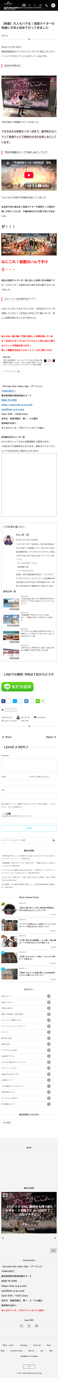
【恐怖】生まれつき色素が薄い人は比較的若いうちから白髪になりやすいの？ (37, 974)
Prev (8, 737)
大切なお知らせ (25, 1008)
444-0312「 (10, 391)
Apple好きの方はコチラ (25, 1074)
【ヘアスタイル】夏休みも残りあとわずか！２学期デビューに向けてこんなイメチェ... (29, 1210)
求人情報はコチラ (25, 1104)
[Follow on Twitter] (35, 5)
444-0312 (9, 1271)
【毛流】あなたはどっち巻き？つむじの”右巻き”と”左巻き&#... (37, 957)
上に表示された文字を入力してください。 (17, 816)
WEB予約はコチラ (25, 1092)
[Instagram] (40, 5)
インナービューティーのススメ (25, 1026)
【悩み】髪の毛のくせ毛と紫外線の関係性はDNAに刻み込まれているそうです (36, 909)
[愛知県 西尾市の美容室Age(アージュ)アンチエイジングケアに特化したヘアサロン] (8, 3)
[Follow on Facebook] (29, 1326)
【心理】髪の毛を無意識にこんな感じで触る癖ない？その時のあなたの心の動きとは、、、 (37, 941)
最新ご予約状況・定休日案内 (25, 1014)
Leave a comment (10, 721)
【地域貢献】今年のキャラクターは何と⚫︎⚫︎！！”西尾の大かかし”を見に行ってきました (37, 617)
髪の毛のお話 (25, 1038)
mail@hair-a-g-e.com (12, 409)
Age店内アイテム (13, 625)
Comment (4, 755)
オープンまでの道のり (25, 1098)
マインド (25, 1032)
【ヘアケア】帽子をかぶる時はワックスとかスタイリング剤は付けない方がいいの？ (37, 925)
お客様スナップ (25, 1080)
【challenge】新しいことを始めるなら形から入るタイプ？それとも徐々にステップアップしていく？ (37, 601)
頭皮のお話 (25, 1044)
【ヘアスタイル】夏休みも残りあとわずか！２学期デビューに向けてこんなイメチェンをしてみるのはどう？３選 (37, 634)
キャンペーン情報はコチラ (25, 1020)
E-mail (32, 777)
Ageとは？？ (14, 609)
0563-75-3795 (9, 400)
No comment (40, 717)
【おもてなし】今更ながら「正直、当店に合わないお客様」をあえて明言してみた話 (37, 649)
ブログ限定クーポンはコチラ (25, 1086)
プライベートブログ (25, 1068)
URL (3, 790)
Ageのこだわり (25, 1002)
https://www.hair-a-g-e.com (16, 405)
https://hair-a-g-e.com (13, 1286)
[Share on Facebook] (30, 5)
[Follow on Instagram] (37, 1326)
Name (3, 777)
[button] (53, 5)
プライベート (10, 710)
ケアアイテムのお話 (25, 1050)
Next (49, 737)
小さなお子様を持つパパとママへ (25, 1062)
